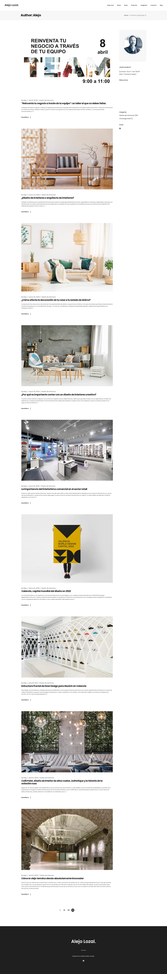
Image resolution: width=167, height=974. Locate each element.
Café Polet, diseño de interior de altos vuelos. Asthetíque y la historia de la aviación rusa (62, 782)
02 (69, 910)
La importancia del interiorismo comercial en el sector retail (54, 489)
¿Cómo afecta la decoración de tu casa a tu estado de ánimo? (55, 300)
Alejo (25, 100)
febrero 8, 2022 (34, 588)
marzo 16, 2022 (34, 486)
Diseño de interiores (46, 100)
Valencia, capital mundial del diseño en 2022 (46, 591)
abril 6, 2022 (33, 100)
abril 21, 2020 (33, 778)
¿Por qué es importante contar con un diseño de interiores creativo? (58, 394)
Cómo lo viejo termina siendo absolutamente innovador (52, 878)
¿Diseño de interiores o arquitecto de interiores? (47, 197)
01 (64, 910)
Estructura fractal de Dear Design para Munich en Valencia (53, 686)
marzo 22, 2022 (34, 195)
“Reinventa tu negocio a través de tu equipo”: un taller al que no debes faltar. (63, 103)
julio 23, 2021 (33, 683)
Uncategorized (124, 118)
